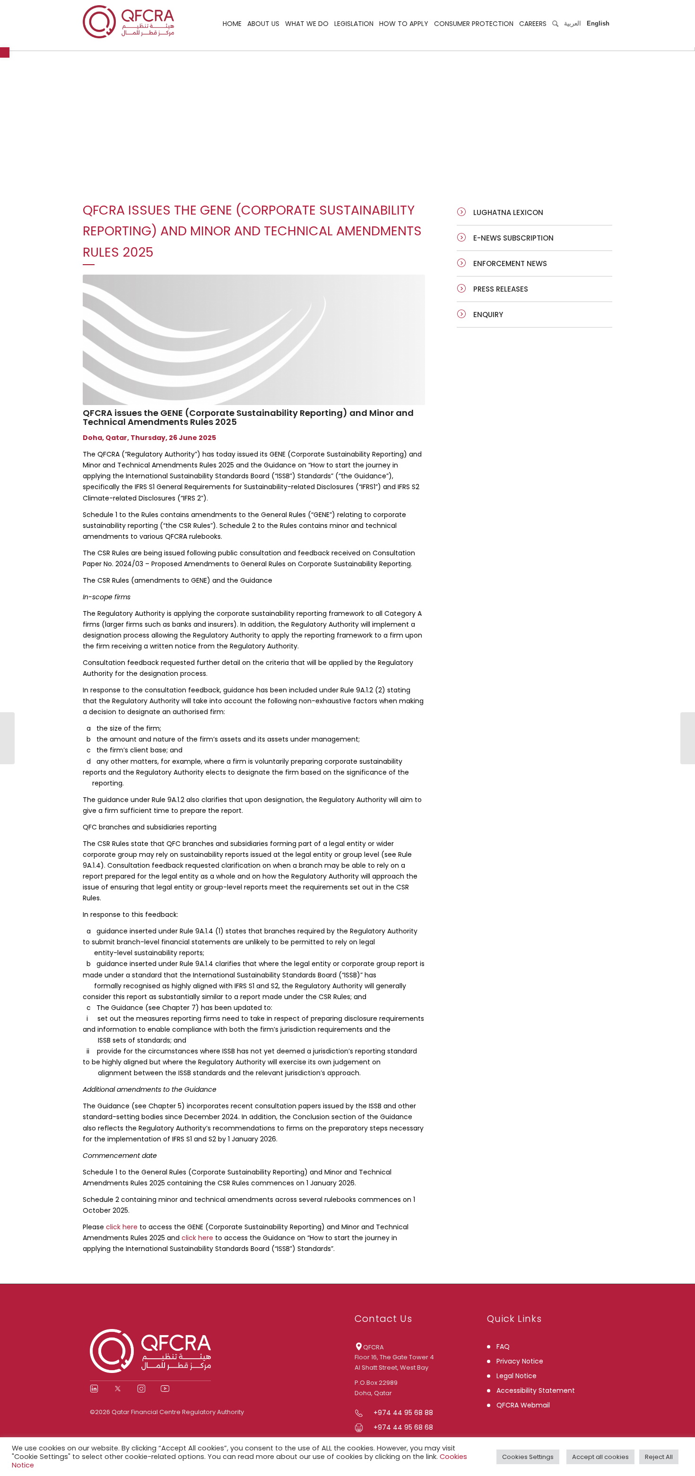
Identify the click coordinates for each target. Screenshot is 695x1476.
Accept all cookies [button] (600, 1456)
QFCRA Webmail (523, 1405)
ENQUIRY (488, 314)
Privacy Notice (519, 1361)
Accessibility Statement (535, 1390)
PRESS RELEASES (500, 289)
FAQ (503, 1346)
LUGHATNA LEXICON (508, 212)
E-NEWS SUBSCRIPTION (513, 238)
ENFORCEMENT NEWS (510, 263)
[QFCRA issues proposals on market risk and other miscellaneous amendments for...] (7, 738)
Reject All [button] (659, 1456)
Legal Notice (516, 1376)
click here (122, 1227)
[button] (4, 52)
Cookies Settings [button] (528, 1456)
